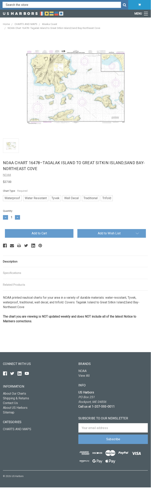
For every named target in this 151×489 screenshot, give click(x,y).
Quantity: (8, 210)
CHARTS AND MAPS (17, 429)
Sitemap (8, 412)
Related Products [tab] (14, 284)
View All (84, 376)
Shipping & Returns (16, 398)
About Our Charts (14, 393)
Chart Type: (15, 190)
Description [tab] (10, 261)
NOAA (82, 371)
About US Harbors (15, 408)
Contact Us (10, 403)
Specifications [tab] (12, 273)
